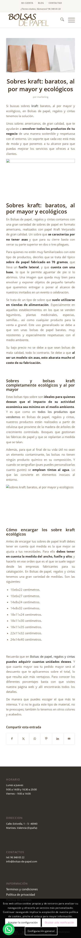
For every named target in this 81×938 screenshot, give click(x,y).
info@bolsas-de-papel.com (21, 861)
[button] (9, 929)
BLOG (41, 2)
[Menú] (69, 20)
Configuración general (41, 931)
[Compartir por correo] (69, 738)
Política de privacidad (20, 894)
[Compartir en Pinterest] (46, 738)
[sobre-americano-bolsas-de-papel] (40, 55)
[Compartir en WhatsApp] (34, 738)
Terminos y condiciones (22, 889)
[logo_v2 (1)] (33, 20)
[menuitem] (27, 3)
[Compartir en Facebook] (12, 738)
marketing (42, 97)
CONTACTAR (55, 2)
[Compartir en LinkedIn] (57, 738)
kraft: (34, 106)
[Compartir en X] (23, 738)
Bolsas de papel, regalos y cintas (52, 656)
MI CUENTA (27, 2)
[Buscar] (60, 20)
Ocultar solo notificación (59, 922)
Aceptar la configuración (23, 922)
